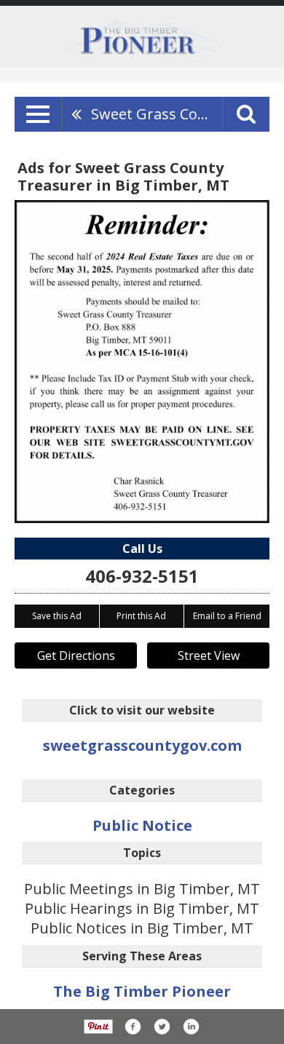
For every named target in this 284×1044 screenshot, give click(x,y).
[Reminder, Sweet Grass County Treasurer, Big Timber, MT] (142, 361)
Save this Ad (57, 616)
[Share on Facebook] (132, 1026)
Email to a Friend (227, 616)
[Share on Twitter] (161, 1026)
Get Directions (76, 655)
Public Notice (142, 825)
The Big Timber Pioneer (142, 991)
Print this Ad (141, 616)
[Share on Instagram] (190, 1026)
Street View (209, 655)
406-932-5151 (142, 576)
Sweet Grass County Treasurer (156, 114)
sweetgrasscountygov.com (142, 745)
